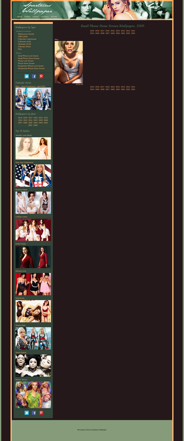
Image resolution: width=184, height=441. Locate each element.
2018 (25, 118)
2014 (46, 118)
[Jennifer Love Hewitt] (33, 149)
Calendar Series (24, 47)
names (27, 17)
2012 (25, 120)
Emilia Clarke (21, 244)
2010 (36, 120)
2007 (20, 123)
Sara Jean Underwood (24, 162)
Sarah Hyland (21, 352)
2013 (20, 120)
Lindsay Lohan (21, 217)
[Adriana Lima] (33, 284)
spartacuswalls (41, 76)
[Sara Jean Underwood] (33, 176)
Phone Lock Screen (26, 61)
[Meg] (69, 62)
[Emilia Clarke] (33, 257)
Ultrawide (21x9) (24, 44)
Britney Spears (21, 380)
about (19, 17)
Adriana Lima (21, 271)
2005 (30, 123)
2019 (20, 118)
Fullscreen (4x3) (24, 42)
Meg (56, 39)
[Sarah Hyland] (33, 366)
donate (54, 17)
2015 (41, 118)
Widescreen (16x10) (26, 34)
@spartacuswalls (27, 76)
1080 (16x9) (23, 37)
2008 (46, 120)
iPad (20, 49)
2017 (30, 118)
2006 (25, 123)
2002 (46, 123)
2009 (41, 120)
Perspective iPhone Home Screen (31, 68)
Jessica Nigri (21, 325)
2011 (30, 120)
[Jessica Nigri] (33, 339)
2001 (30, 125)
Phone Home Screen (26, 63)
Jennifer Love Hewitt (24, 135)
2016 (36, 118)
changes (45, 17)
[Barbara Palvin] (33, 203)
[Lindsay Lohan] (33, 230)
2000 (36, 125)
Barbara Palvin (21, 190)
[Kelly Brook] (33, 312)
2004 (36, 123)
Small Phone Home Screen (28, 58)
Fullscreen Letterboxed (27, 39)
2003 (41, 123)
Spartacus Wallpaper (34, 76)
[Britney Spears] (33, 395)
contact (35, 17)
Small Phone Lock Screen (28, 56)
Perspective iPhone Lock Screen (31, 66)
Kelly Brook (20, 298)
